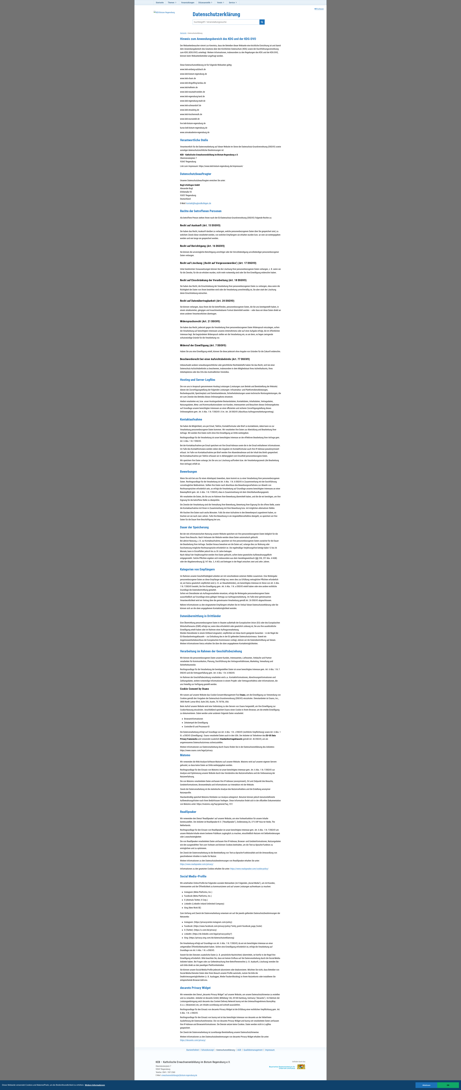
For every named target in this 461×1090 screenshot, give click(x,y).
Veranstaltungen (187, 2)
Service (232, 2)
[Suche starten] (262, 22)
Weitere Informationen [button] (95, 1085)
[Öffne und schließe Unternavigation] (176, 2)
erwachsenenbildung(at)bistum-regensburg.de (179, 1075)
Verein (219, 2)
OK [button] (448, 1085)
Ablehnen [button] (426, 1085)
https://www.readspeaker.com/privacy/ (196, 864)
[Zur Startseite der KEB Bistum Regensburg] (166, 18)
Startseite (160, 2)
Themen (171, 2)
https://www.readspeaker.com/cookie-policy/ (249, 868)
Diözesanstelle (204, 2)
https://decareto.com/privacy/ (193, 1040)
